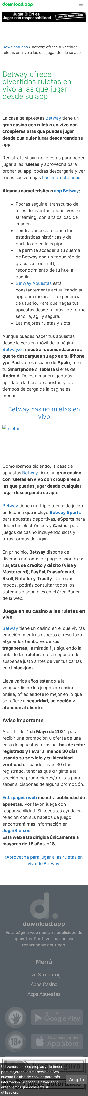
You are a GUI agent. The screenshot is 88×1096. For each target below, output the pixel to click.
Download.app (15, 47)
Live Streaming (44, 975)
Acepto (76, 1079)
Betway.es (13, 349)
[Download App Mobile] (18, 4)
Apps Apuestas (44, 994)
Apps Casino (44, 984)
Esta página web (19, 797)
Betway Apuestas (34, 283)
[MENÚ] (83, 4)
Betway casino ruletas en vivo (44, 413)
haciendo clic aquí (60, 177)
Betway (53, 118)
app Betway (66, 190)
